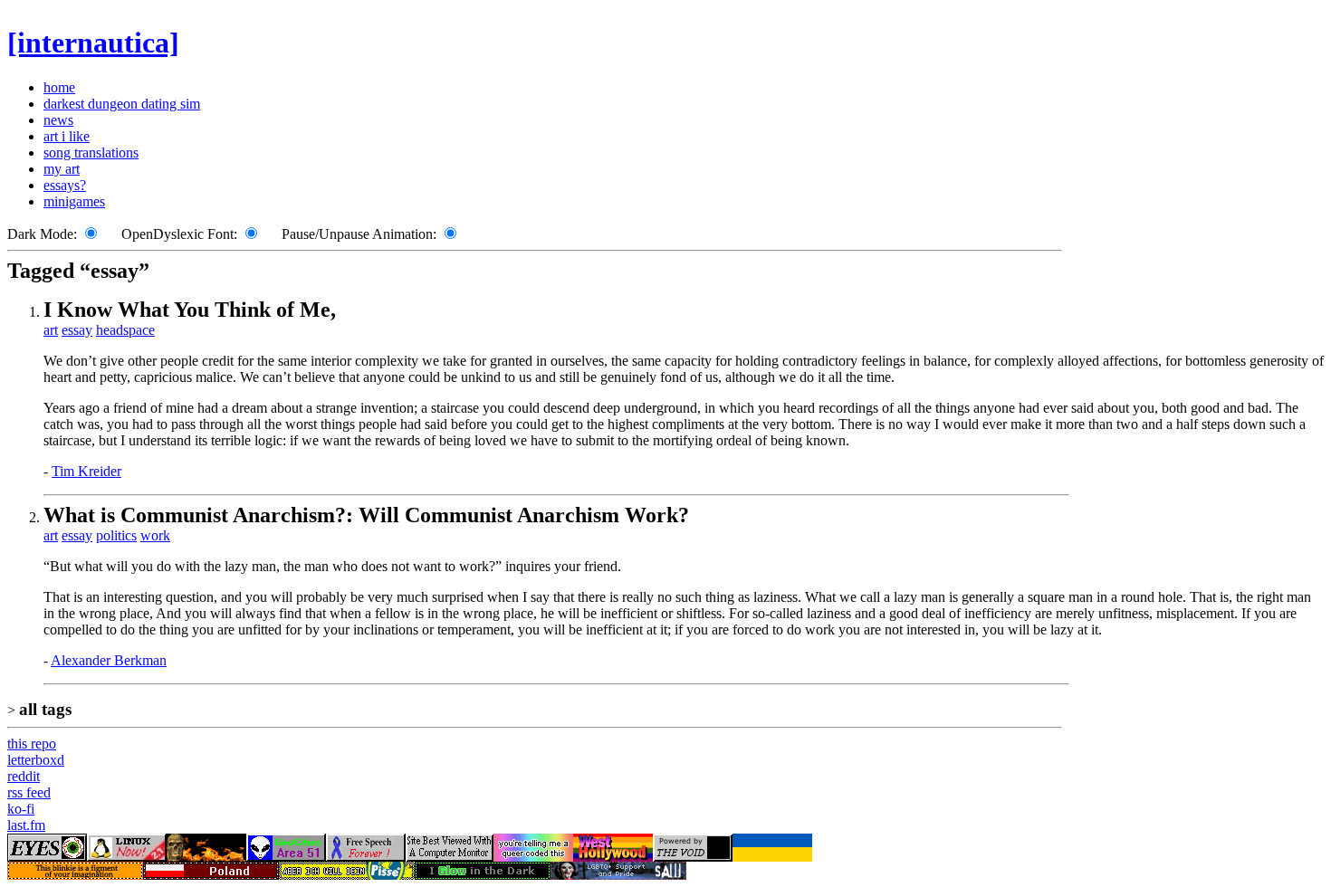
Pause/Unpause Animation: (359, 234)
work (155, 535)
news (58, 120)
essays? (64, 185)
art (50, 330)
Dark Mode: (42, 234)
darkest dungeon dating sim (121, 103)
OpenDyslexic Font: (179, 234)
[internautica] (93, 42)
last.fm (26, 825)
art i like (66, 136)
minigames (74, 201)
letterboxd (35, 760)
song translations (91, 152)
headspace (125, 330)
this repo (31, 743)
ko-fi (20, 808)
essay (77, 330)
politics (116, 535)
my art (61, 168)
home (59, 87)
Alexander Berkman (109, 660)
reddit (23, 776)
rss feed (29, 792)
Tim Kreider (86, 471)
